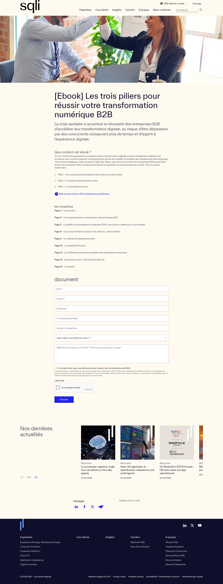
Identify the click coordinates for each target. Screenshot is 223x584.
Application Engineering (31, 560)
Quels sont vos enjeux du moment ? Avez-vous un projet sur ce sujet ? (85, 343)
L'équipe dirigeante (175, 546)
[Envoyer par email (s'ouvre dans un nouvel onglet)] (100, 507)
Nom (57, 284)
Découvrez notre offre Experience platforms (84, 193)
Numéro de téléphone (64, 323)
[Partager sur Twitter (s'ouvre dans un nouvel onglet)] (92, 507)
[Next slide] (36, 477)
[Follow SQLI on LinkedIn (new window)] (185, 525)
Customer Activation (30, 546)
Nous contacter (162, 9)
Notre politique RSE (175, 555)
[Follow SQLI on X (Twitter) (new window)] (192, 525)
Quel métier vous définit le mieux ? (70, 333)
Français (197, 3)
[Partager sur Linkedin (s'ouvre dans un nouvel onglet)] (76, 507)
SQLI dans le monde (174, 3)
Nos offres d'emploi (140, 546)
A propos (144, 9)
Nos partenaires (173, 560)
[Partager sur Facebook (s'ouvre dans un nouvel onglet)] (84, 507)
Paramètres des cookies (192, 576)
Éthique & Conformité (176, 551)
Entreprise (60, 304)
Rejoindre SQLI (138, 542)
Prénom (59, 294)
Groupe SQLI (172, 542)
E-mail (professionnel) (65, 313)
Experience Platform (30, 551)
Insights (116, 9)
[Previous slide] (22, 477)
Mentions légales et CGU (100, 576)
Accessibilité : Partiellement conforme (162, 576)
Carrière (130, 9)
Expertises (85, 9)
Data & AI (25, 555)
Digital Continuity (28, 564)
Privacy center (119, 576)
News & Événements (176, 564)
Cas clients (101, 9)
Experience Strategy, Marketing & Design (40, 542)
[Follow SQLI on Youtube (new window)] (200, 525)
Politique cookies (136, 576)
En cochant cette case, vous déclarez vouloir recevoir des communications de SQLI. (94, 368)
